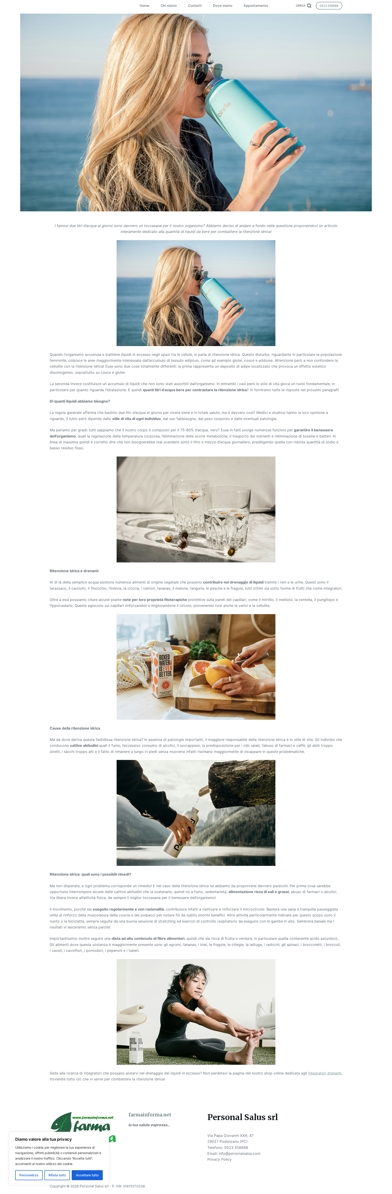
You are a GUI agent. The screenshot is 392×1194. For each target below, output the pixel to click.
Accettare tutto (87, 1175)
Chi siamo (169, 5)
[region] (59, 1158)
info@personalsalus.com (239, 1153)
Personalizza (28, 1175)
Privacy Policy (219, 1159)
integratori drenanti (324, 1073)
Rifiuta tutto (57, 1175)
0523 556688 (329, 5)
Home (144, 5)
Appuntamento (256, 5)
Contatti (195, 5)
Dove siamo (222, 5)
